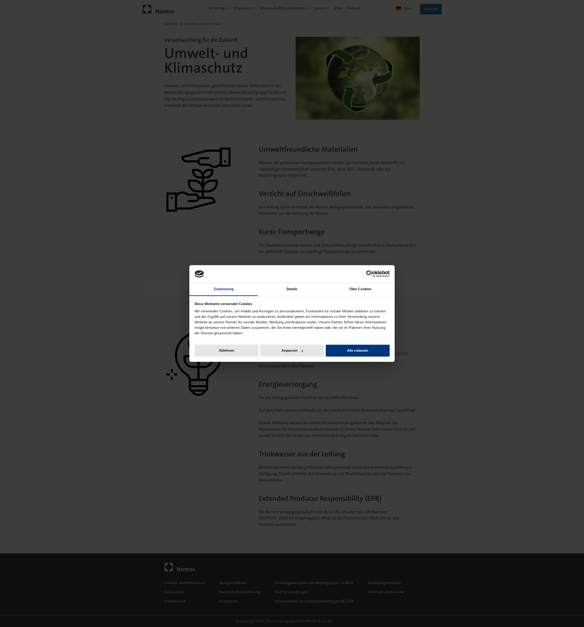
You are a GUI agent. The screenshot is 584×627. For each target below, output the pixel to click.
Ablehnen (226, 351)
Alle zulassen (357, 351)
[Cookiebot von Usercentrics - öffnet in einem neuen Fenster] (370, 274)
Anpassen (289, 351)
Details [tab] (292, 289)
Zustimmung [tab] (224, 289)
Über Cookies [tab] (360, 289)
